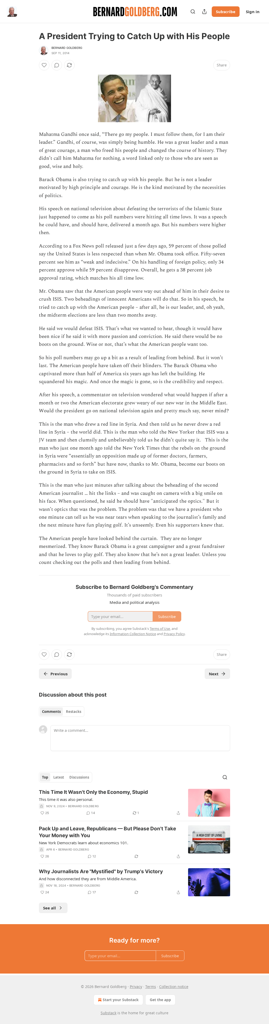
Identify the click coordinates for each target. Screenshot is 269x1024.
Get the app (160, 999)
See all (49, 907)
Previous (59, 673)
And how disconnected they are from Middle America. (88, 878)
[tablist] (61, 711)
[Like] (44, 65)
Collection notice (173, 986)
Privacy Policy (174, 633)
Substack (108, 1012)
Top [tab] (45, 777)
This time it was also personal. (66, 799)
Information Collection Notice (133, 633)
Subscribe (225, 11)
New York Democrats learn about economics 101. (83, 842)
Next (214, 673)
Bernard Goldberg (66, 48)
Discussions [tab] (79, 777)
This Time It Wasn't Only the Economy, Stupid (93, 792)
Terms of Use (160, 628)
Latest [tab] (58, 777)
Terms (150, 986)
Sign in (253, 11)
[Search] (193, 11)
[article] (134, 803)
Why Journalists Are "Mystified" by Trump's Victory (101, 871)
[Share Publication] (204, 11)
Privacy (136, 986)
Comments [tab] (51, 711)
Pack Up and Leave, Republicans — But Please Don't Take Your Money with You (107, 832)
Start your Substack (121, 999)
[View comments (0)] (56, 65)
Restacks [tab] (73, 711)
